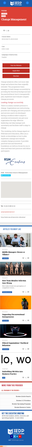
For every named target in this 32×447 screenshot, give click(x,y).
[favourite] (4, 30)
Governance (6, 349)
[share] (6, 30)
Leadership (4, 13)
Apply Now (16, 71)
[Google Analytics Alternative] (3, 446)
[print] (8, 30)
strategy (3, 16)
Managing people (7, 292)
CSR (4, 377)
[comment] (28, 258)
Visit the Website (16, 65)
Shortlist (16, 76)
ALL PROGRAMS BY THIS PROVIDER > (11, 390)
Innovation (5, 320)
